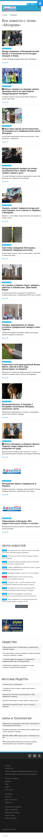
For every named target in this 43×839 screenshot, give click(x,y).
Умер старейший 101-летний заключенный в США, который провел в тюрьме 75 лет (19, 600)
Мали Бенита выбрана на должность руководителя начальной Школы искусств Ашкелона (19, 595)
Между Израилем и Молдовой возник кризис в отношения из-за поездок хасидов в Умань (20, 53)
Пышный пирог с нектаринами (12, 684)
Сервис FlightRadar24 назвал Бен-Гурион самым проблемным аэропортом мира (21, 568)
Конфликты (8, 802)
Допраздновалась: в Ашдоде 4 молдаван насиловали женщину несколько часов (18, 406)
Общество (8, 797)
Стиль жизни (9, 790)
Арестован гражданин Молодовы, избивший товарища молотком (19, 248)
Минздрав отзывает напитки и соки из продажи (23, 573)
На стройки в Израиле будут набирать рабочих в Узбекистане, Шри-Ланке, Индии (21, 287)
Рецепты (7, 787)
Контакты (8, 766)
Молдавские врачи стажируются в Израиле (19, 484)
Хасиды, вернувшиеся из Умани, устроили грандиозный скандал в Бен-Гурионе (21, 327)
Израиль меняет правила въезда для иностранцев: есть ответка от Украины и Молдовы (21, 210)
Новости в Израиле (11, 818)
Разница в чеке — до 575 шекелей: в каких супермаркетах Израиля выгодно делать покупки (19, 583)
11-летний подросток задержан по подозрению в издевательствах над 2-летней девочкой (18, 660)
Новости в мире (9, 815)
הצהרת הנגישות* (9, 768)
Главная (4, 15)
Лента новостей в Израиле (13, 807)
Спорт (7, 784)
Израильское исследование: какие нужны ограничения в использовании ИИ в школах (21, 724)
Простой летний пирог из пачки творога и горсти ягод (20, 700)
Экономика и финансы (11, 778)
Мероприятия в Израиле (12, 812)
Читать (4, 62)
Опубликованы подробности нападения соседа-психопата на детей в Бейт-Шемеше (18, 666)
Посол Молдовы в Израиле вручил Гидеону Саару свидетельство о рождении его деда (21, 446)
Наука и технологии (11, 800)
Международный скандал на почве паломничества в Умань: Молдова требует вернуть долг (19, 170)
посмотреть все (21, 606)
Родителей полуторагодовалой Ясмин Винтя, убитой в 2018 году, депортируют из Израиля (21, 366)
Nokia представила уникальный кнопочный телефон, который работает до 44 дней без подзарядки (19, 743)
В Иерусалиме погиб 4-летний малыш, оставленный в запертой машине (17, 578)
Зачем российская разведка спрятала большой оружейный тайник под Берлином (20, 563)
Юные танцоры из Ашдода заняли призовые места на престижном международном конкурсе (20, 91)
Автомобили (8, 794)
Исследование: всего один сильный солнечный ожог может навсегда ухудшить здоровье (20, 551)
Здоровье (8, 781)
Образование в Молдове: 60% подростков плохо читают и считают (20, 522)
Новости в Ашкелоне (11, 810)
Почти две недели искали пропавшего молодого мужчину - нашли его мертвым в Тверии (21, 654)
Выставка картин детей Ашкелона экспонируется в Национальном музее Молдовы (21, 131)
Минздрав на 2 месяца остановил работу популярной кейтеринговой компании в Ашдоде (18, 589)
